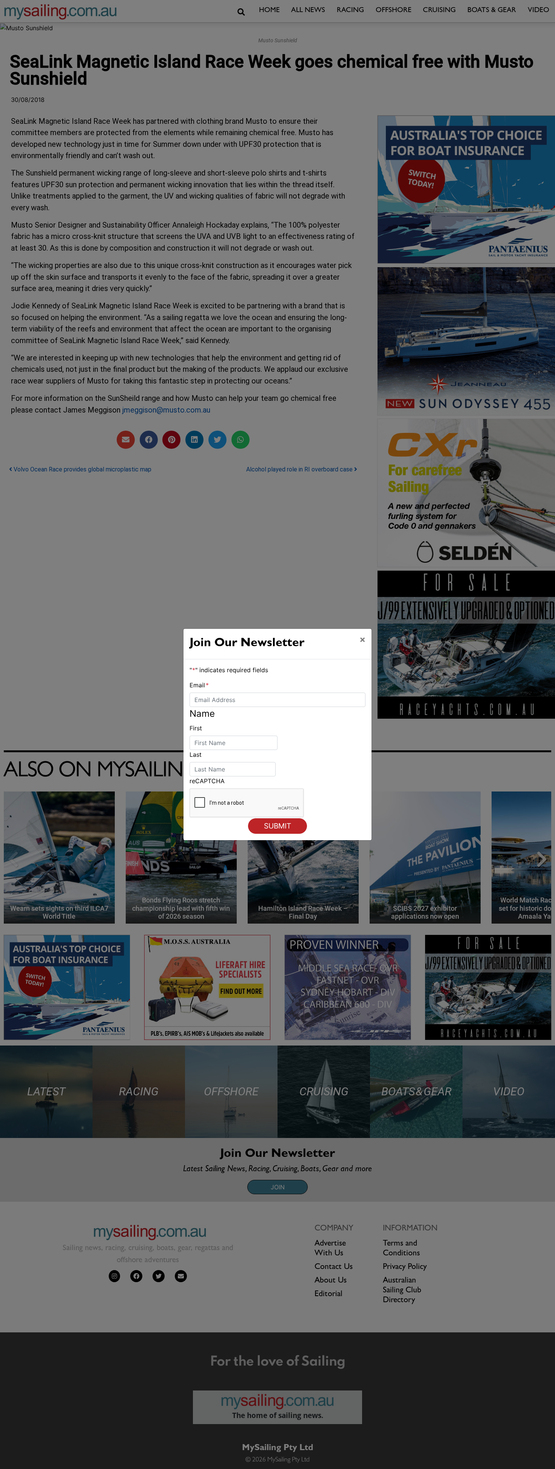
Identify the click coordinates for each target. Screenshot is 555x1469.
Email (199, 685)
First (196, 728)
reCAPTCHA (207, 781)
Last (196, 754)
